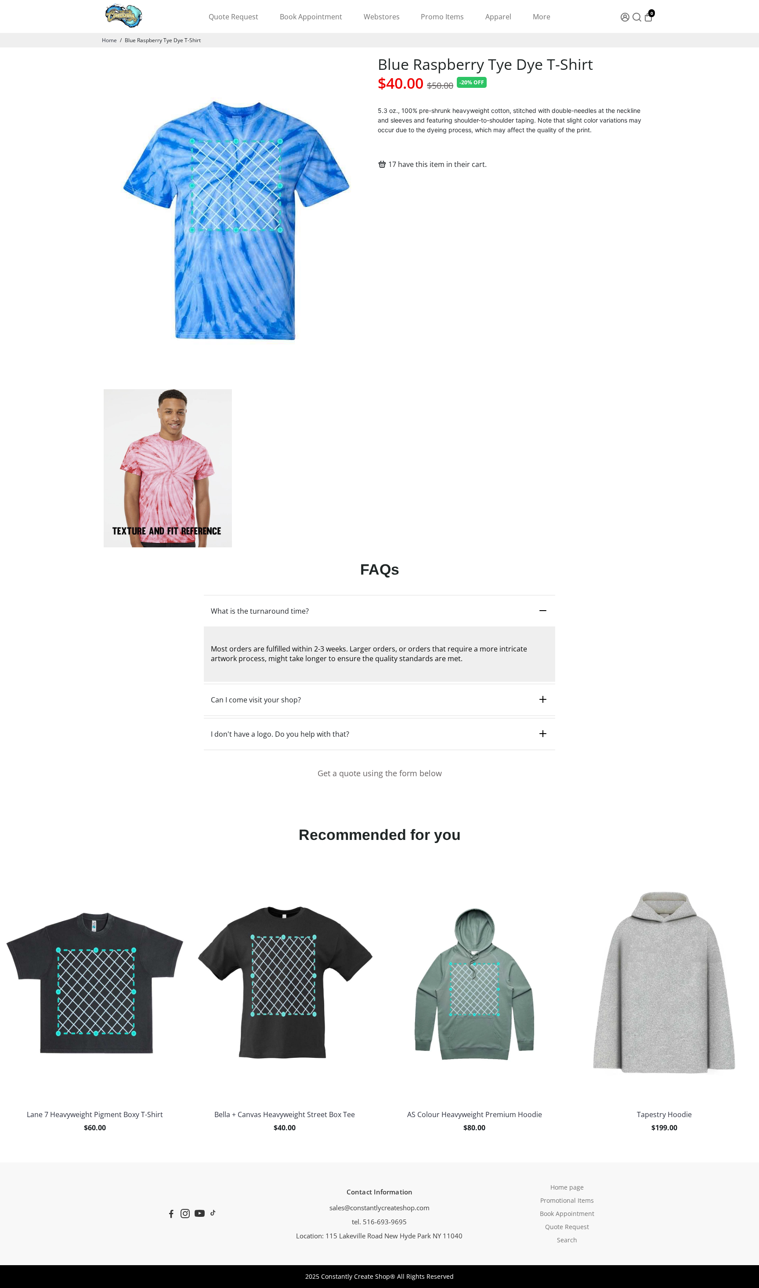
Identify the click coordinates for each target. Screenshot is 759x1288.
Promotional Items (567, 1201)
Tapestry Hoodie (664, 1114)
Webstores (382, 17)
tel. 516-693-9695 (379, 1221)
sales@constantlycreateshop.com (379, 1207)
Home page (567, 1187)
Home (109, 40)
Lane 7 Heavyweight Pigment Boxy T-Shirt (95, 1114)
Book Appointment (311, 17)
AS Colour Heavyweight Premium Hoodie (474, 1114)
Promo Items (442, 17)
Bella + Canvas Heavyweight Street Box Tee (284, 1114)
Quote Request (233, 17)
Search (567, 1240)
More (541, 17)
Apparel (498, 17)
